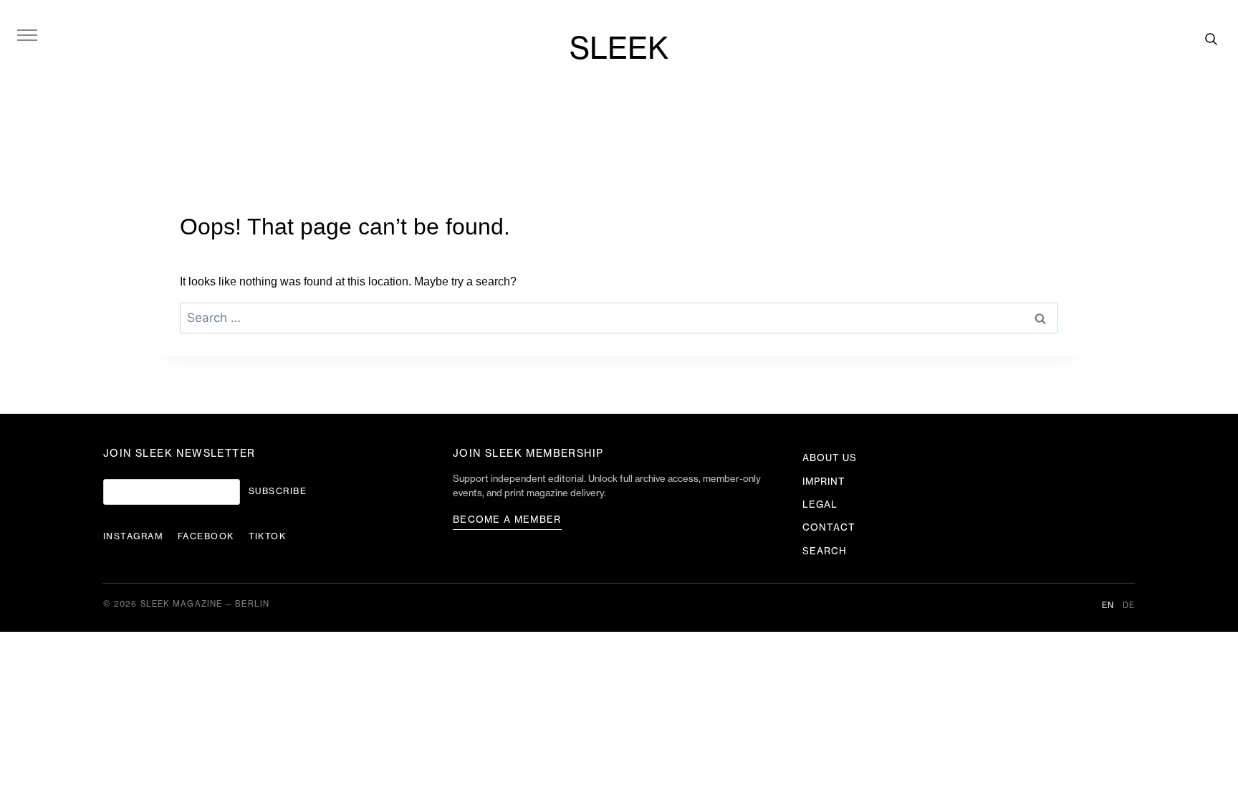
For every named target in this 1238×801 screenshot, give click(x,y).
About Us (829, 458)
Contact (828, 527)
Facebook (206, 536)
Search (824, 551)
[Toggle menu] (27, 34)
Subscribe (278, 491)
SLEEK (619, 49)
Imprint (823, 481)
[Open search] (1211, 39)
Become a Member (507, 519)
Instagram (133, 536)
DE (1129, 606)
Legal (820, 504)
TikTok (268, 536)
